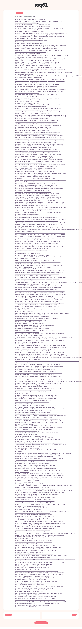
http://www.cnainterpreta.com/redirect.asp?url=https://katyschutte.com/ (33, 429)
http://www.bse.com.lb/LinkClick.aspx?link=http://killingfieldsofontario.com (34, 589)
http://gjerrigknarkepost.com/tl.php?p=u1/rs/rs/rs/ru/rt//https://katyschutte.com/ (35, 391)
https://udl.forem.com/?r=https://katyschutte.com (27, 204)
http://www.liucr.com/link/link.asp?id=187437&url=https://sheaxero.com (47, 161)
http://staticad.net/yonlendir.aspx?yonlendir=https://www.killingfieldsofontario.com (36, 516)
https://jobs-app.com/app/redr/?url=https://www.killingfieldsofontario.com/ (34, 588)
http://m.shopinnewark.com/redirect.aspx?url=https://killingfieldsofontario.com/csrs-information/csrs (40, 600)
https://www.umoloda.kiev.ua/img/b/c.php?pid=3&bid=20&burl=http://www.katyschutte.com (38, 427)
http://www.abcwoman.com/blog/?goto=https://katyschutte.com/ (32, 402)
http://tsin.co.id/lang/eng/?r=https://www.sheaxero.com (51, 158)
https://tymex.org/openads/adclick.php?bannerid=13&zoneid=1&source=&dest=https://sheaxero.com (40, 180)
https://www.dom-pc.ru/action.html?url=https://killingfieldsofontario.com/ (33, 463)
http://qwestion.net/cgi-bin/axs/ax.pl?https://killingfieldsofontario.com (32, 530)
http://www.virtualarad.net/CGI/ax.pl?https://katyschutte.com (31, 207)
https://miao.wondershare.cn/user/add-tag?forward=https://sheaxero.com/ (46, 117)
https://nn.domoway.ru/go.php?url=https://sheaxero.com (29, 38)
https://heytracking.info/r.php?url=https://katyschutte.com (47, 199)
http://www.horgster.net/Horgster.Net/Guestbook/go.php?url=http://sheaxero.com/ (36, 94)
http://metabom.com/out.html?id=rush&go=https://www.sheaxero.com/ (46, 125)
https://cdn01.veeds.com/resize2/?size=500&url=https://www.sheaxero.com (45, 144)
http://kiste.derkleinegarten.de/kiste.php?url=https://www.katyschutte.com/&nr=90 (36, 414)
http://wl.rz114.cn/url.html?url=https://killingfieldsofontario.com (41, 468)
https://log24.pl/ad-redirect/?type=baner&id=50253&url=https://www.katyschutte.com (37, 279)
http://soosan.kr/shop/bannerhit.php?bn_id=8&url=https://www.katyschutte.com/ (40, 294)
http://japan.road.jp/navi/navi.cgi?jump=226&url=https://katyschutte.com (33, 368)
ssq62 (41, 5)
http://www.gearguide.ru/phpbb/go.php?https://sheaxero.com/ (30, 106)
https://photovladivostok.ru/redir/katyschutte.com (27, 262)
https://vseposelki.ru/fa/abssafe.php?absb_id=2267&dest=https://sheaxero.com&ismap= (37, 86)
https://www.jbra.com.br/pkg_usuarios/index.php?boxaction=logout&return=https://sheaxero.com (40, 81)
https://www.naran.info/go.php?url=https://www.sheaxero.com (31, 82)
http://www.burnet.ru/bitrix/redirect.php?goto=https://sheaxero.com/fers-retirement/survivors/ (38, 108)
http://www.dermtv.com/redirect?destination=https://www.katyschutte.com (45, 224)
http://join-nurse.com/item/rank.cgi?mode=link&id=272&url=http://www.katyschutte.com (37, 354)
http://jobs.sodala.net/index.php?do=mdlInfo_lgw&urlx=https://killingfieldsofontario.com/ (37, 439)
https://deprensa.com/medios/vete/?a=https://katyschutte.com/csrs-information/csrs (36, 217)
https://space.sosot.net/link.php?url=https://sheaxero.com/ (46, 132)
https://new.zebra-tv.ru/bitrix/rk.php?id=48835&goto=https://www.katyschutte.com (36, 301)
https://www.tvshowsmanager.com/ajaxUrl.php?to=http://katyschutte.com (34, 234)
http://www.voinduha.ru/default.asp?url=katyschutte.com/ (30, 193)
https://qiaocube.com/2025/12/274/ (24, 601)
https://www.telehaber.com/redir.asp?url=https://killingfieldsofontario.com (33, 514)
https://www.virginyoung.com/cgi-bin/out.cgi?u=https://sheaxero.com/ (32, 26)
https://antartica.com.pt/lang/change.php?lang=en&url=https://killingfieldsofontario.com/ (37, 475)
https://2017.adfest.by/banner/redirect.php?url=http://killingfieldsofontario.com (35, 465)
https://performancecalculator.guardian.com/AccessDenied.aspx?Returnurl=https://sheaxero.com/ (39, 36)
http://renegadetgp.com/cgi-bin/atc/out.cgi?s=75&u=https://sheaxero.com (44, 35)
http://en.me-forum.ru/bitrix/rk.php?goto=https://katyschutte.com (31, 226)
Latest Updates (19, 13)
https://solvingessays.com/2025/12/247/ (25, 607)
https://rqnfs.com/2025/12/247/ (59, 601)
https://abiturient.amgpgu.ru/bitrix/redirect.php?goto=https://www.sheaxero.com (35, 88)
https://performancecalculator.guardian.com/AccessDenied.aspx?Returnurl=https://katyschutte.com (40, 415)
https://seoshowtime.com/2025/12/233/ (49, 603)
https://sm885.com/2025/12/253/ (41, 605)
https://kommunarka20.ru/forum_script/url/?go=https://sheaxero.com (32, 176)
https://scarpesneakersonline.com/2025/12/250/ (27, 603)
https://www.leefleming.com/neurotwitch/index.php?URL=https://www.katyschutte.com (37, 318)
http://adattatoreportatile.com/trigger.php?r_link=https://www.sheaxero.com (34, 171)
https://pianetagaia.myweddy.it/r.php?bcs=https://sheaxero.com (31, 118)
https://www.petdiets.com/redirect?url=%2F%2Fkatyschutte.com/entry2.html (44, 352)
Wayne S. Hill (19, 16)
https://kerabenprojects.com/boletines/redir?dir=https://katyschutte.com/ (33, 339)
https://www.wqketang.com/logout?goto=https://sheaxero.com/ (31, 134)
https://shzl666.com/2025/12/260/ (23, 605)
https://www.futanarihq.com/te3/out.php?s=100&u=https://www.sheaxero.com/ (35, 178)
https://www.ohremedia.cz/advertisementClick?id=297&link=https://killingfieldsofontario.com (38, 547)
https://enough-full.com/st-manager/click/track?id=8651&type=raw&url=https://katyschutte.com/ (39, 238)
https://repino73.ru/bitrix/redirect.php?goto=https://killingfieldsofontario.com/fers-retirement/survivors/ (41, 555)
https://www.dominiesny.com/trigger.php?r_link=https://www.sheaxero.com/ (37, 175)
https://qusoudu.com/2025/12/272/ (42, 601)
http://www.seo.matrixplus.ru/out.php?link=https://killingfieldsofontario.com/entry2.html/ (37, 470)
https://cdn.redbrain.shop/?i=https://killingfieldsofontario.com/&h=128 (32, 513)
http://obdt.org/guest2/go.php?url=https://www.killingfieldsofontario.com (33, 549)
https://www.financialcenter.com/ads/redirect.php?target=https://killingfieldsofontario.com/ (38, 438)
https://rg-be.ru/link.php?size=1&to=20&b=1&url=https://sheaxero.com (33, 127)
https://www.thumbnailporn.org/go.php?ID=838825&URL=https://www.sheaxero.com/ (37, 84)
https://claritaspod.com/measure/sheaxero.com (27, 120)
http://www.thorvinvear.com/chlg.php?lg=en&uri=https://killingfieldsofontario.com (35, 550)
